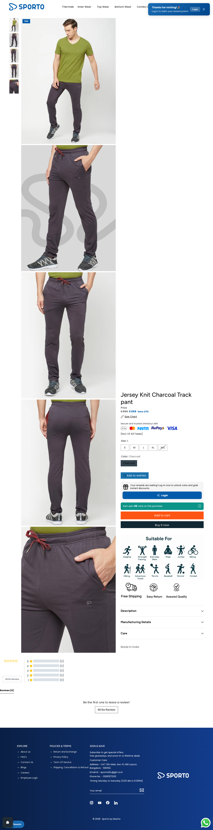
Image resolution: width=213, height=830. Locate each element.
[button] (85, 7)
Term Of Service (62, 762)
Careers (25, 773)
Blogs (23, 767)
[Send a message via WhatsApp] (205, 822)
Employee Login (29, 778)
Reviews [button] (7, 690)
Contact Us (27, 762)
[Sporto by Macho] (26, 6)
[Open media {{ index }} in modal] (68, 81)
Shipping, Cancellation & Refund (70, 767)
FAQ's (24, 757)
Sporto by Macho (111, 818)
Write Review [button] (12, 679)
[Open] (7, 822)
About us (25, 752)
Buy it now (162, 525)
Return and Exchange (65, 752)
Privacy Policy (60, 757)
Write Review (106, 710)
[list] (68, 335)
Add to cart (162, 515)
